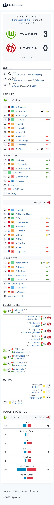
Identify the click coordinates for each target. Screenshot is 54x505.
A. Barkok (20, 271)
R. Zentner (20, 210)
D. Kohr (19, 235)
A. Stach (20, 267)
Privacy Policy (20, 491)
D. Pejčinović (18, 189)
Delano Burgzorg (16, 283)
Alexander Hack (15, 296)
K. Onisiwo (21, 243)
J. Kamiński (21, 136)
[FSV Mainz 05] (27, 48)
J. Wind (15, 74)
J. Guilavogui (22, 115)
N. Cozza (20, 160)
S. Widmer (20, 226)
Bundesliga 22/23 (21, 20)
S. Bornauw (17, 80)
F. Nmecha (21, 128)
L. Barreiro (20, 230)
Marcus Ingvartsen (17, 275)
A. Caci (19, 239)
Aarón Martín (22, 262)
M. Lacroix (21, 119)
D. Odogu (12, 193)
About (7, 491)
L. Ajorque (20, 251)
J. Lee (18, 247)
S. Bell (18, 218)
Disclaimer (34, 491)
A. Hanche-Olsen (24, 214)
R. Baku (32, 86)
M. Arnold (20, 132)
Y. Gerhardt (21, 164)
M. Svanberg (35, 74)
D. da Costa (21, 279)
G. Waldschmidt (23, 168)
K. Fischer (17, 172)
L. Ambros (13, 185)
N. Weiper (20, 292)
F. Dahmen (21, 287)
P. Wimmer (38, 80)
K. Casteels (21, 107)
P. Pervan (20, 181)
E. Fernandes (22, 222)
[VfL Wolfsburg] (27, 34)
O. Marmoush (22, 176)
